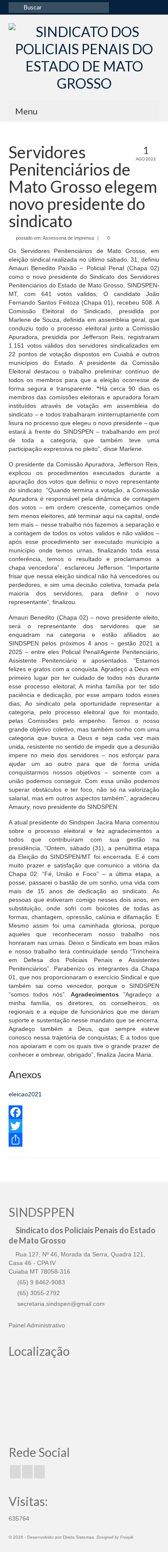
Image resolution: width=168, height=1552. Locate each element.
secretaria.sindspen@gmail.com (60, 1303)
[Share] (84, 1140)
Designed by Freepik (115, 1537)
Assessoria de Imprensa (68, 238)
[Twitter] (84, 1126)
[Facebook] (84, 1112)
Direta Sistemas (78, 1537)
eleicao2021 (25, 1094)
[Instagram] (27, 1471)
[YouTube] (39, 1471)
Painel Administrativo (37, 1325)
